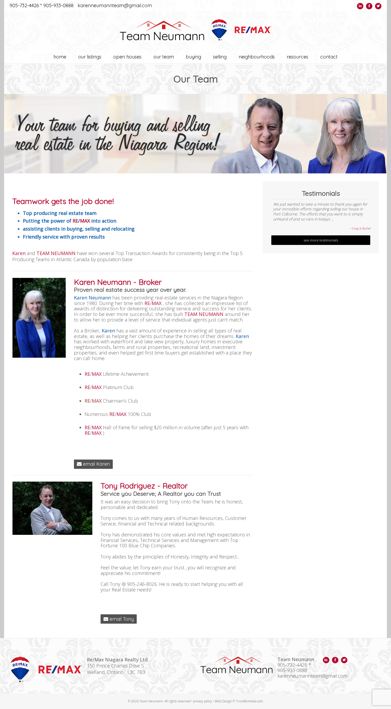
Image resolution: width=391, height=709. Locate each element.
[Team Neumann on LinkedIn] (360, 6)
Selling (220, 57)
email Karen (96, 464)
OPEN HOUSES (127, 57)
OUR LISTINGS (89, 57)
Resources (297, 57)
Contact (329, 57)
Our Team (163, 57)
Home (59, 57)
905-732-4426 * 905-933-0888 (42, 6)
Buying (193, 57)
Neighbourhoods (257, 57)
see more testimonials (320, 240)
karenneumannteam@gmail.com (115, 6)
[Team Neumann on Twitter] (378, 6)
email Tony (121, 619)
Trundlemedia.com (249, 701)
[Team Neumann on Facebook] (369, 6)
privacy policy (202, 701)
